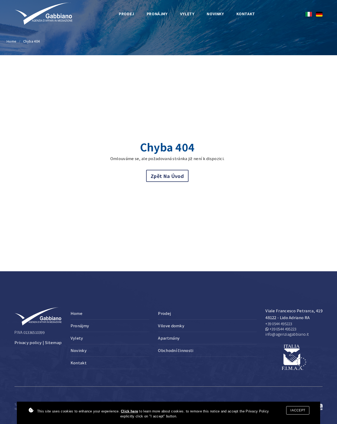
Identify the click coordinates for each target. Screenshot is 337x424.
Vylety (187, 13)
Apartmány (169, 338)
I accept (297, 410)
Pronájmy (157, 13)
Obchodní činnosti (175, 350)
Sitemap (53, 342)
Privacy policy (28, 342)
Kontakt (245, 13)
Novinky (215, 13)
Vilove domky (171, 325)
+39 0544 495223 (278, 323)
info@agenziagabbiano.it (287, 334)
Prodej (126, 13)
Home (11, 41)
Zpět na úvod (167, 175)
